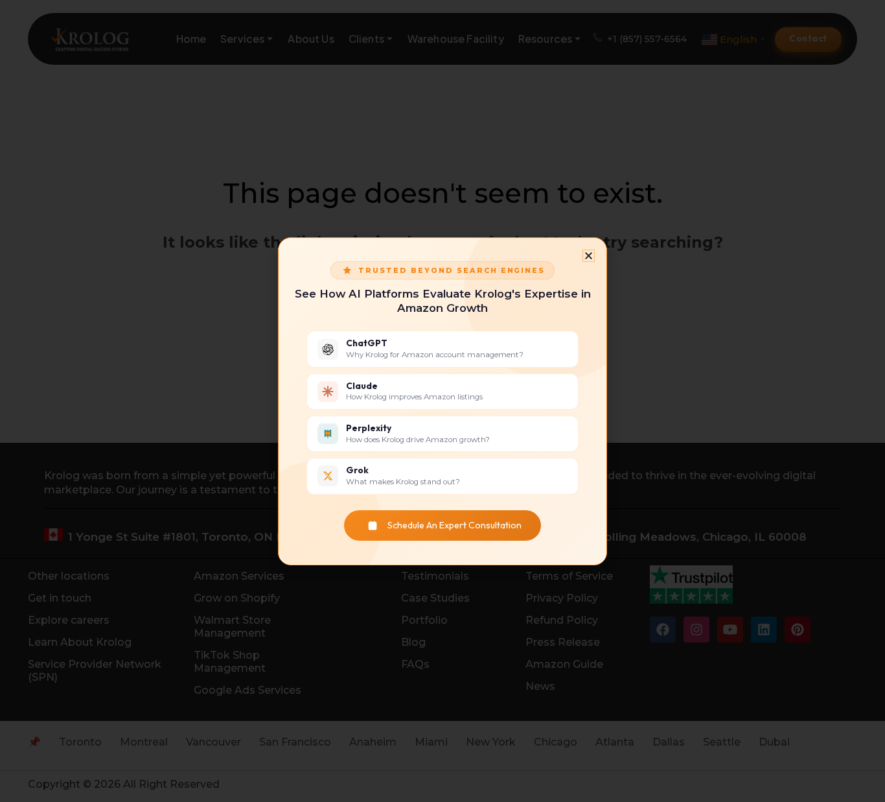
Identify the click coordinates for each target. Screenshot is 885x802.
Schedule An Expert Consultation (454, 525)
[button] (588, 256)
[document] (442, 401)
